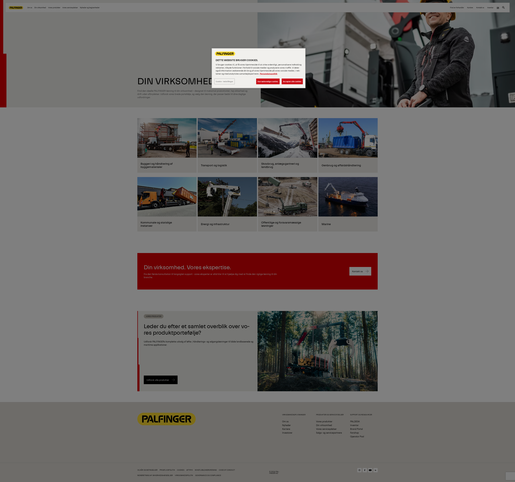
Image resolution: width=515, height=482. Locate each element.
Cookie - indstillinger (224, 81)
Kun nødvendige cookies (268, 81)
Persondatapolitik (268, 73)
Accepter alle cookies (292, 81)
